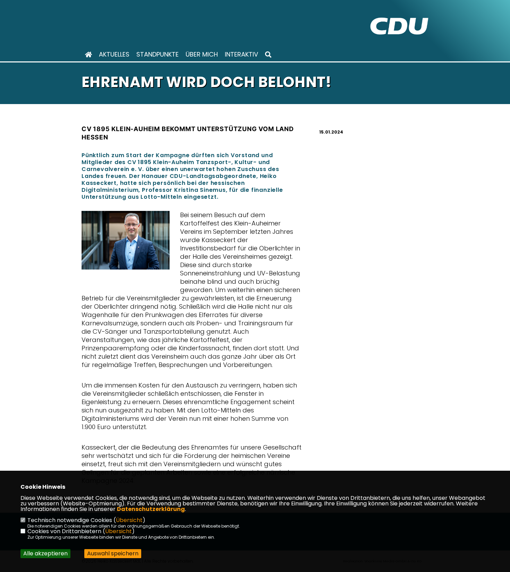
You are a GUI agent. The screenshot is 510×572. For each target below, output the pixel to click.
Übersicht (129, 520)
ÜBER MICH (202, 54)
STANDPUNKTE (157, 54)
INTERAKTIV (241, 54)
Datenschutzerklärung (151, 509)
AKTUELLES (114, 54)
